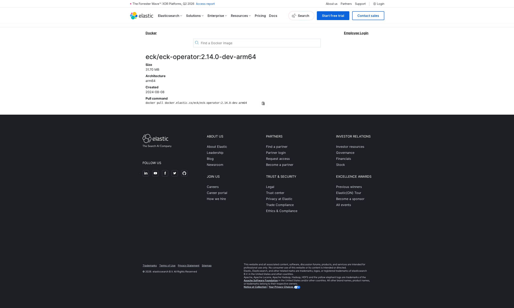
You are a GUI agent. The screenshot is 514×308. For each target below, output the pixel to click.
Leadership (215, 153)
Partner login (276, 153)
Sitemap (207, 265)
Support (360, 3)
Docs (273, 16)
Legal (270, 187)
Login (380, 3)
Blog (210, 159)
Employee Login (356, 33)
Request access (278, 159)
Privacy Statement (188, 265)
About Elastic (217, 147)
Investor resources (350, 147)
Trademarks (150, 265)
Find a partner (277, 147)
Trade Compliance (280, 205)
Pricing (260, 16)
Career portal (217, 193)
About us (332, 3)
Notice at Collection (255, 286)
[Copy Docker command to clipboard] (263, 104)
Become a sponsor (350, 199)
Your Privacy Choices (281, 286)
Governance (345, 153)
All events (343, 205)
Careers (213, 187)
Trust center (275, 193)
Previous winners (349, 187)
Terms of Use (167, 265)
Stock (340, 165)
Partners (346, 3)
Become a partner (279, 165)
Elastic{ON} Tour (348, 193)
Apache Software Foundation (261, 280)
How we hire (216, 199)
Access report (205, 3)
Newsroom (215, 165)
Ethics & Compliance (281, 211)
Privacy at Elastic (279, 199)
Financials (343, 159)
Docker (151, 33)
